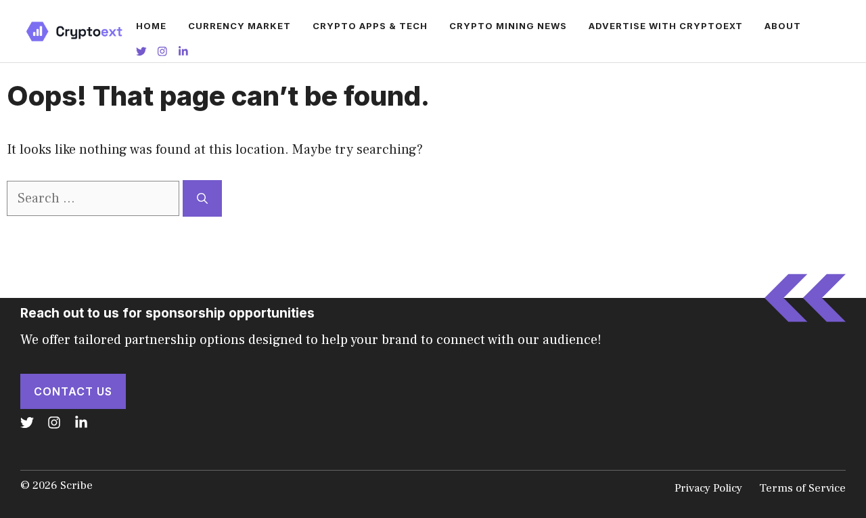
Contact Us (73, 391)
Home (151, 25)
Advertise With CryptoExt (666, 25)
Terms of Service (802, 488)
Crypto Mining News (508, 25)
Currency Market (239, 25)
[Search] (202, 198)
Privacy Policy (708, 488)
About (783, 25)
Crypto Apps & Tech (370, 25)
